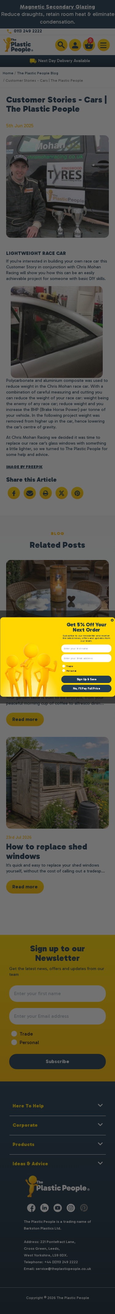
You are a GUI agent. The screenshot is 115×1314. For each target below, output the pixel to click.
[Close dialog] (112, 620)
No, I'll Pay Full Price (86, 688)
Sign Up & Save (86, 679)
